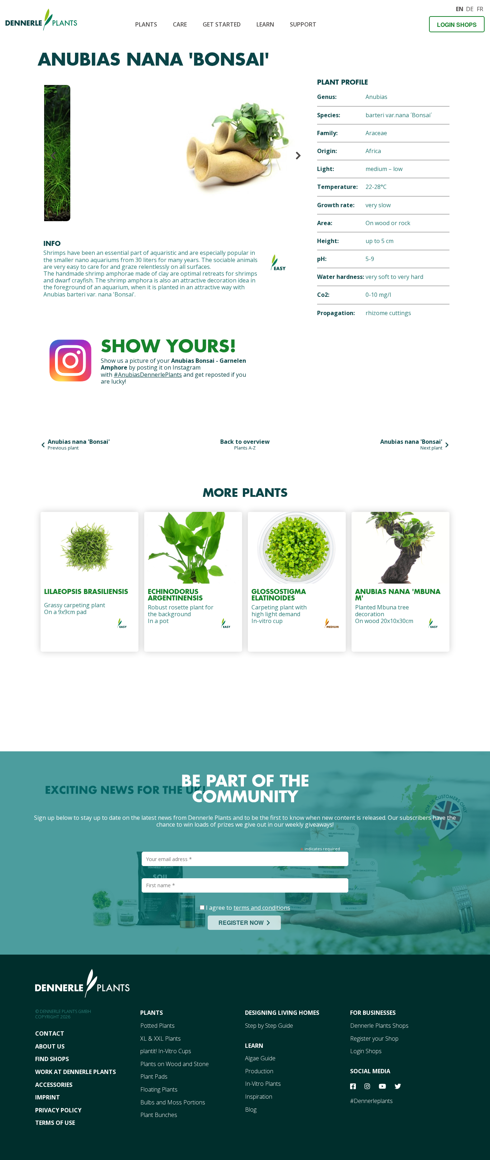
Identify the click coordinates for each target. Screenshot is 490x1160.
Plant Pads (154, 1076)
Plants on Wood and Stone (174, 1064)
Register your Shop (374, 1038)
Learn (265, 24)
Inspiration (258, 1096)
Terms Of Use (55, 1123)
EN (459, 8)
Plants (146, 24)
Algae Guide (260, 1058)
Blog (250, 1109)
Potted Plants (157, 1026)
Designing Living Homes (282, 1013)
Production (259, 1071)
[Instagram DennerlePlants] (70, 358)
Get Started (222, 24)
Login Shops (457, 24)
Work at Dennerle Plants (75, 1072)
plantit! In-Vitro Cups (165, 1051)
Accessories (53, 1085)
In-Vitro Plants (263, 1084)
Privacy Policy (58, 1110)
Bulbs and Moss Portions (172, 1102)
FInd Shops (52, 1059)
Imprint (47, 1097)
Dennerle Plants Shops (379, 1026)
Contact (49, 1033)
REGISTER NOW (242, 922)
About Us (50, 1046)
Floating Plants (159, 1089)
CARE (180, 24)
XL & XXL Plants (160, 1038)
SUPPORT (303, 24)
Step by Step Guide (269, 1026)
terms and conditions (262, 908)
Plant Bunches (158, 1115)
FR (480, 8)
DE (469, 8)
